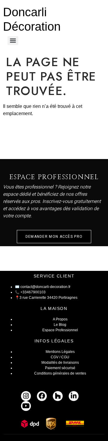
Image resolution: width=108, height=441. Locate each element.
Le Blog (60, 325)
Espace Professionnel (60, 330)
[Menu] (13, 40)
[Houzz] (58, 396)
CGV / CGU (60, 357)
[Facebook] (42, 396)
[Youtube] (26, 406)
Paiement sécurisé (60, 368)
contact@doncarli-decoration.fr (45, 287)
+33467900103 (33, 292)
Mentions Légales (60, 352)
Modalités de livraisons (60, 362)
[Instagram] (26, 396)
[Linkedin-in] (74, 396)
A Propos (60, 319)
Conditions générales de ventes (60, 373)
